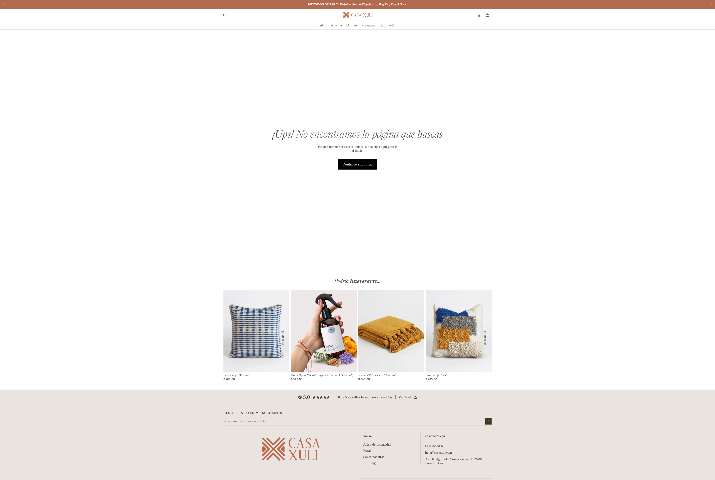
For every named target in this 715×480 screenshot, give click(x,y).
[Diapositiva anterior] (4, 4)
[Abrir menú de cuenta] (479, 15)
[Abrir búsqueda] (224, 15)
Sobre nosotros (373, 456)
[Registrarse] (488, 421)
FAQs (367, 450)
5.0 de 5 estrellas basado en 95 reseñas (364, 397)
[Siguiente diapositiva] (711, 4)
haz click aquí (377, 146)
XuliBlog (369, 462)
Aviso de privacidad (377, 444)
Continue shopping (357, 164)
